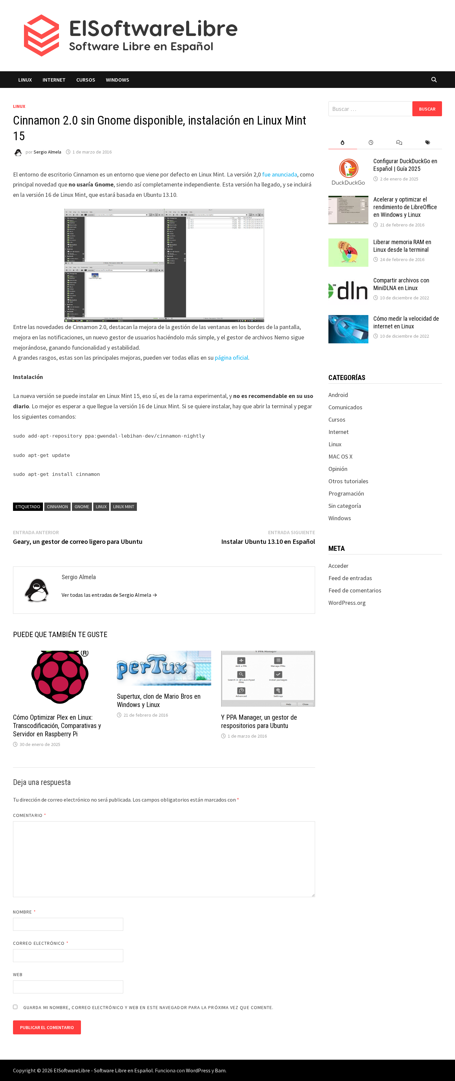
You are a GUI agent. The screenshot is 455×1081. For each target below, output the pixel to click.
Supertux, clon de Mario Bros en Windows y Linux (159, 700)
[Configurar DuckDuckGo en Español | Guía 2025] (348, 162)
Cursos (85, 79)
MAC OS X (340, 456)
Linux (25, 79)
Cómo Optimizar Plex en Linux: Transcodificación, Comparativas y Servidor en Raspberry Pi (57, 725)
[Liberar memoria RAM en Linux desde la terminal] (348, 243)
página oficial (231, 357)
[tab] (342, 142)
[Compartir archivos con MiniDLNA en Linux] (348, 281)
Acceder (338, 565)
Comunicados (345, 407)
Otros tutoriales (348, 481)
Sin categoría (344, 506)
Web (18, 974)
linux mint (123, 507)
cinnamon (57, 507)
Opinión (337, 469)
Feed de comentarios (354, 590)
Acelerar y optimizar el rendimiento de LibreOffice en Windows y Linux (405, 207)
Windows (117, 79)
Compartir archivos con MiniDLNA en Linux (401, 284)
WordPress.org (347, 602)
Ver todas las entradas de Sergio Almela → (109, 594)
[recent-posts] (371, 142)
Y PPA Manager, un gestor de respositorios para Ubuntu (259, 721)
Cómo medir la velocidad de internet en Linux (406, 322)
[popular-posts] (342, 142)
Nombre (24, 912)
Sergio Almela (47, 152)
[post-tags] (428, 142)
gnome (82, 507)
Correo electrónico (41, 943)
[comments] (399, 142)
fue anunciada (279, 174)
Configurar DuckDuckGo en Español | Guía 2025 (405, 165)
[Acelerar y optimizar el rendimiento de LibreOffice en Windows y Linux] (348, 200)
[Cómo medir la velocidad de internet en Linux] (348, 319)
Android (338, 395)
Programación (346, 493)
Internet (54, 79)
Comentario (29, 815)
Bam (220, 1070)
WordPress (198, 1070)
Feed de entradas (350, 578)
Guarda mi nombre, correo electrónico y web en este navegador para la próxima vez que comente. (148, 1007)
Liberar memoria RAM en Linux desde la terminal (402, 245)
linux (101, 507)
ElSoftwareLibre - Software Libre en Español (103, 1070)
